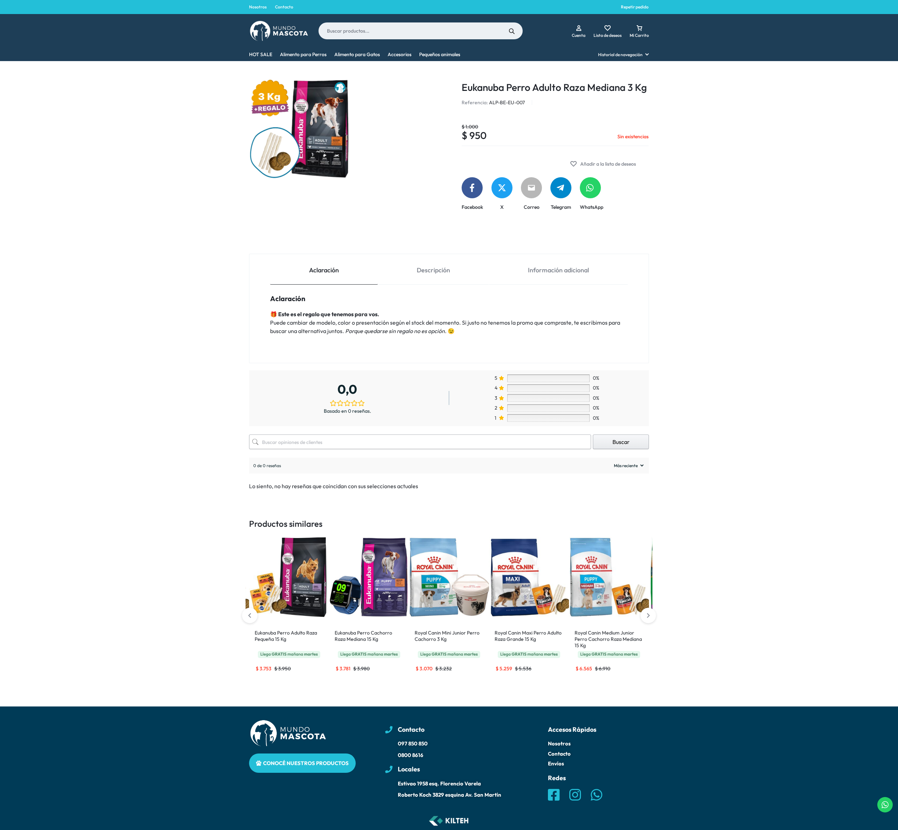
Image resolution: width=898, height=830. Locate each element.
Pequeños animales (439, 54)
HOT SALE (260, 54)
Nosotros (258, 6)
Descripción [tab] (433, 270)
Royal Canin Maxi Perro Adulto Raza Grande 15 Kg (528, 636)
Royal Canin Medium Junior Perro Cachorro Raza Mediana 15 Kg (608, 639)
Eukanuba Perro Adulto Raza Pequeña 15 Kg (286, 636)
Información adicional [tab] (558, 270)
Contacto (284, 6)
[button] (648, 615)
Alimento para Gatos (357, 54)
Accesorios (399, 54)
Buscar (621, 441)
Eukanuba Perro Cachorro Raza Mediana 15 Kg (363, 636)
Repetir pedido (635, 6)
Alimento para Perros (303, 54)
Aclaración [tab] (324, 270)
